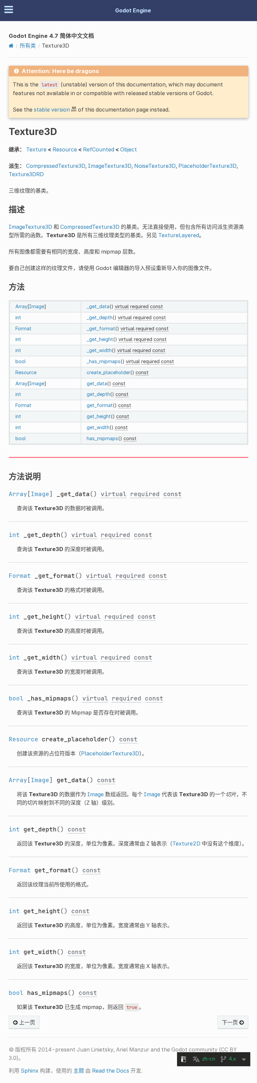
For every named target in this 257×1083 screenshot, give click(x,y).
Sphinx (29, 1070)
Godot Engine (133, 10)
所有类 (28, 45)
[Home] (11, 45)
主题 (78, 1070)
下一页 (230, 1022)
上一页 (26, 1022)
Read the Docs (110, 1070)
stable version (52, 109)
